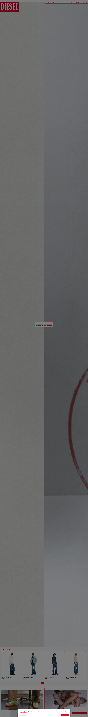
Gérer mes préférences (53, 711)
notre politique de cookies (23, 712)
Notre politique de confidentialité (64, 711)
